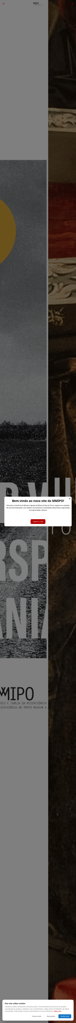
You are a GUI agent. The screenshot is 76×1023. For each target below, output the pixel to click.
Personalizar (51, 1016)
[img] (38, 4)
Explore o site (38, 521)
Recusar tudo (36, 1016)
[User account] (72, 4)
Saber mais (57, 1011)
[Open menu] (3, 3)
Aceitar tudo (65, 1016)
